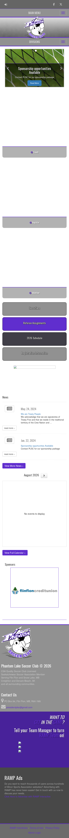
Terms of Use (36, 827)
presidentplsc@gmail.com (19, 707)
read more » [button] (9, 428)
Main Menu (34, 13)
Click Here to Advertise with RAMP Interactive (27, 796)
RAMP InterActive (19, 827)
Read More (34, 83)
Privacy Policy (52, 827)
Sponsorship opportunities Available (37, 445)
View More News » (13, 465)
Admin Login (34, 832)
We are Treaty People (31, 414)
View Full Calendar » (15, 552)
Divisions (34, 42)
